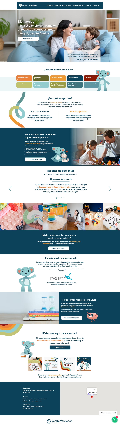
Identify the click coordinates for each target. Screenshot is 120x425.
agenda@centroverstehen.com (33, 406)
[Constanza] (58, 198)
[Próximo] (110, 189)
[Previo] (10, 189)
